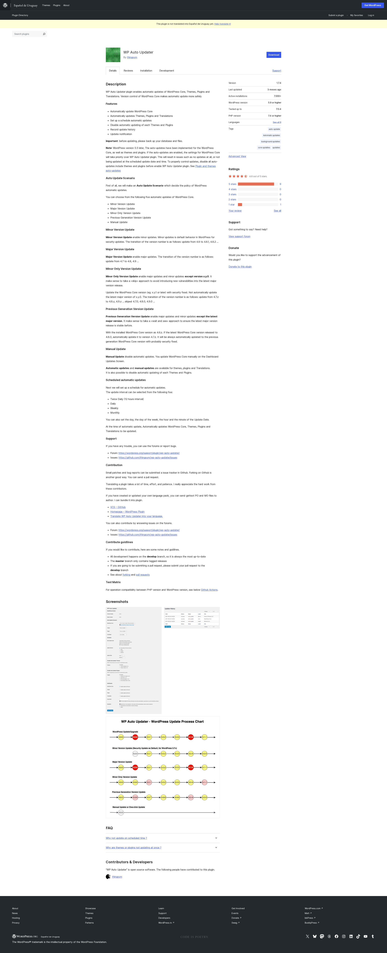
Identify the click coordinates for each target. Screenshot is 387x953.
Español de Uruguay (50, 936)
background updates (270, 141)
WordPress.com (314, 908)
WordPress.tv (166, 922)
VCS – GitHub (118, 507)
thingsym (132, 57)
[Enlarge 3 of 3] (215, 720)
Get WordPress (372, 5)
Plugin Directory (20, 15)
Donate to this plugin (240, 266)
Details (113, 70)
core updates (264, 147)
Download (273, 54)
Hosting (16, 918)
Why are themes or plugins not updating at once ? (133, 847)
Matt (308, 913)
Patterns (89, 922)
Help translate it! (222, 24)
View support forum (239, 236)
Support (276, 70)
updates (276, 147)
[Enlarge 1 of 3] (157, 611)
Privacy (16, 922)
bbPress (310, 918)
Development (166, 70)
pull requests (143, 574)
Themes (89, 913)
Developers (164, 918)
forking (126, 574)
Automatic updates (271, 135)
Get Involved (238, 908)
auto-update (274, 129)
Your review (235, 210)
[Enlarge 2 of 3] (215, 611)
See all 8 (277, 122)
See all (277, 210)
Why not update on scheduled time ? (126, 838)
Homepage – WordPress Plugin (127, 511)
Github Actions (209, 589)
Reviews (128, 70)
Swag (236, 922)
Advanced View (237, 156)
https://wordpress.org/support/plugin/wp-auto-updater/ (149, 453)
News (15, 913)
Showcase (90, 908)
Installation (146, 70)
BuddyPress (312, 922)
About (15, 908)
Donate (237, 918)
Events (235, 913)
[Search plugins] (44, 34)
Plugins (88, 918)
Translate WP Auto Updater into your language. (136, 516)
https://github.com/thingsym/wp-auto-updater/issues (148, 457)
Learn (161, 908)
